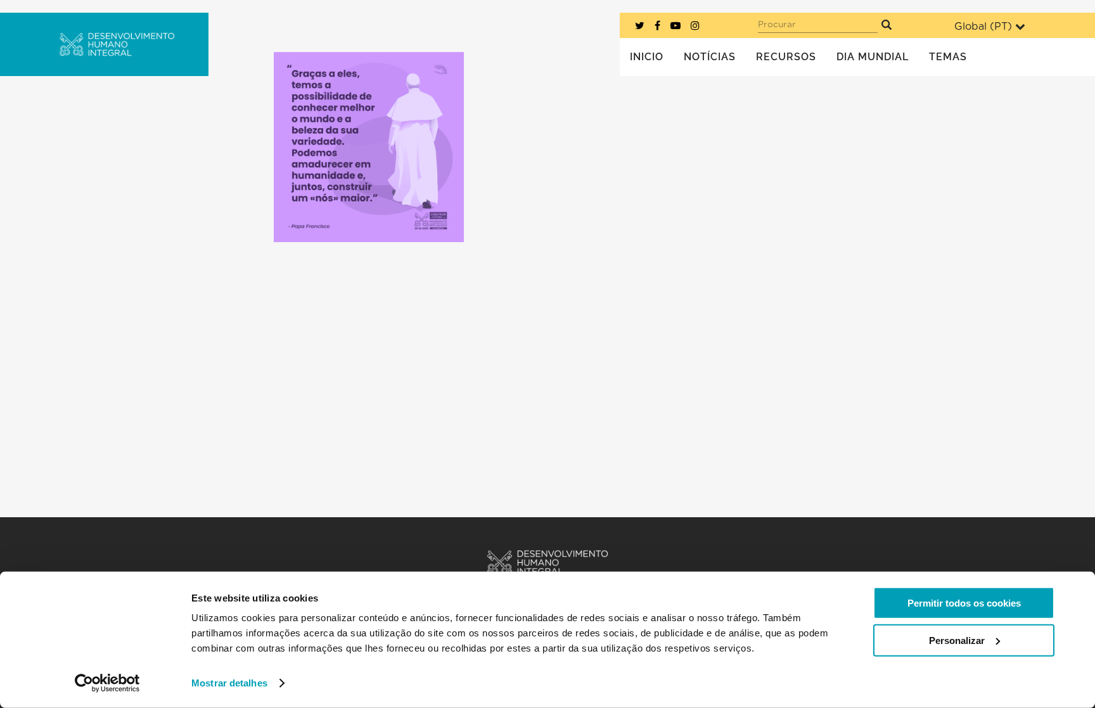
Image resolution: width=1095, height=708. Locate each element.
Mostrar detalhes (229, 683)
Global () (983, 27)
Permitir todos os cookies (964, 603)
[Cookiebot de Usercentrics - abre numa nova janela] (107, 683)
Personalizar (957, 639)
